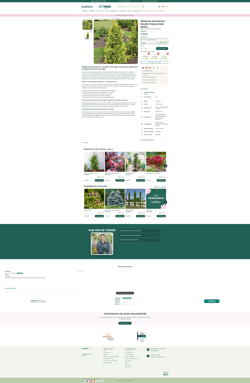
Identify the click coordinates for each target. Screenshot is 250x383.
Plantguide (127, 364)
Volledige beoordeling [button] (10, 288)
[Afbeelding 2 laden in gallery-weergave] (87, 25)
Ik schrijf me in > (125, 323)
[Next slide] (248, 281)
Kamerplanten (122, 11)
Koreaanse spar (88, 210)
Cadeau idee (128, 366)
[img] (8, 271)
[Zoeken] (143, 6)
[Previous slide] (2, 281)
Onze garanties (128, 352)
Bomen (104, 18)
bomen (116, 113)
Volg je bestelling (155, 350)
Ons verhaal (128, 350)
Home (83, 18)
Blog (126, 362)
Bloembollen (92, 11)
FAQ (104, 350)
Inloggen (105, 354)
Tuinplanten (85, 11)
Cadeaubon (149, 210)
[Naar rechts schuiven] (165, 165)
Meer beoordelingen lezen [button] (125, 293)
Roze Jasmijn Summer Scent (91, 173)
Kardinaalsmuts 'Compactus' (153, 173)
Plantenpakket (145, 11)
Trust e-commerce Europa (131, 358)
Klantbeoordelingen (130, 356)
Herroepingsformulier (108, 358)
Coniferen (108, 18)
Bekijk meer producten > (160, 187)
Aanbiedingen (160, 11)
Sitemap (84, 356)
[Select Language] (160, 7)
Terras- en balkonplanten (111, 11)
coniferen (92, 106)
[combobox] (130, 6)
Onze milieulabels (129, 354)
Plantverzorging (136, 11)
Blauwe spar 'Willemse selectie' (112, 210)
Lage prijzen (153, 11)
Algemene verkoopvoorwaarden (111, 356)
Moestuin (98, 11)
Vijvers (129, 11)
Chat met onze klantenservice (158, 357)
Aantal (142, 46)
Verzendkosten (128, 360)
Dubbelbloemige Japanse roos (112, 173)
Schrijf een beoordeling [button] (211, 301)
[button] (114, 6)
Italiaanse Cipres (130, 210)
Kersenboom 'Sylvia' (130, 173)
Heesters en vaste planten (96, 18)
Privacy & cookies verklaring (110, 360)
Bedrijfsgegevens (107, 362)
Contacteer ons (107, 352)
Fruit (103, 11)
